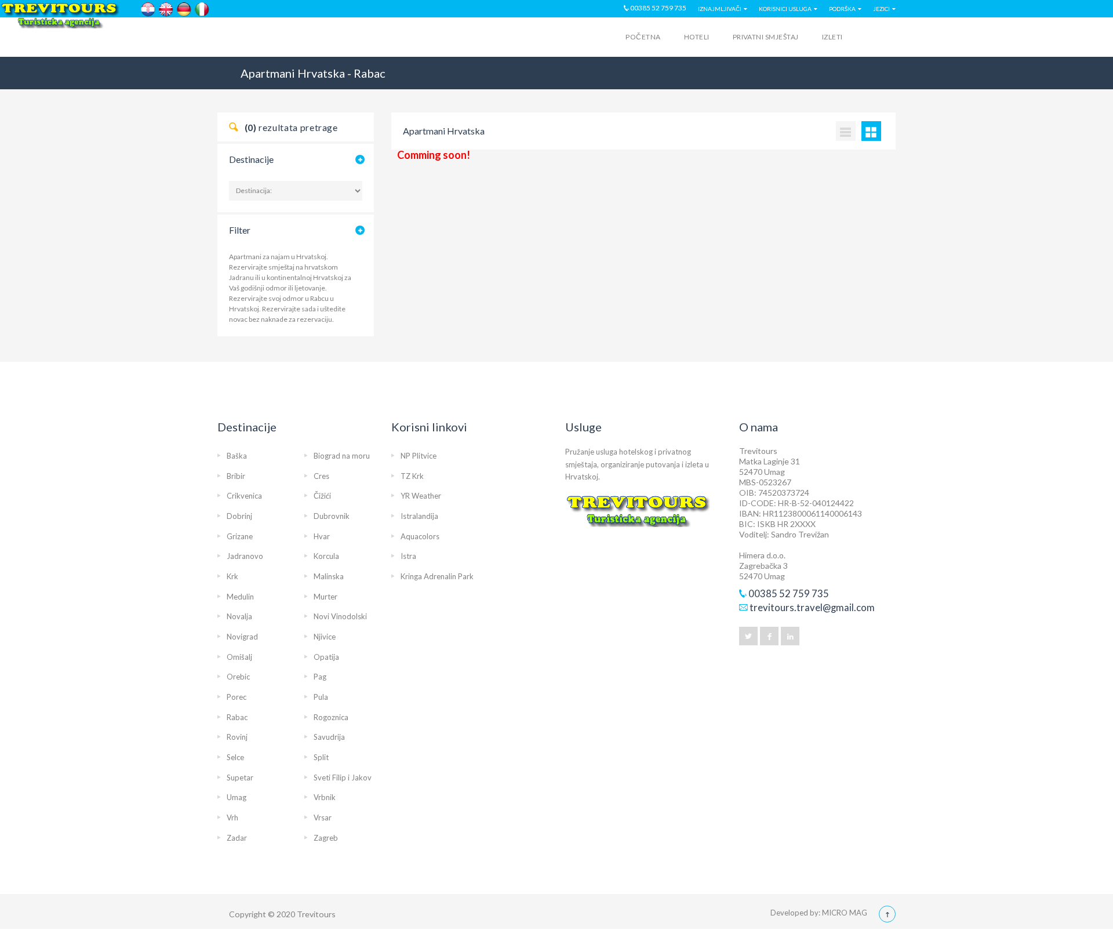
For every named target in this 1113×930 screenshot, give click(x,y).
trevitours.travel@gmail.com (812, 607)
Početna (642, 36)
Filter (239, 229)
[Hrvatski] (148, 9)
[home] (262, 39)
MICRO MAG (844, 912)
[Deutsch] (184, 9)
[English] (166, 9)
